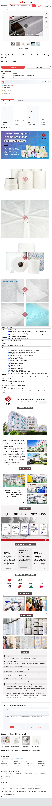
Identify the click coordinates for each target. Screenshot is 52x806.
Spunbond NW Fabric (18, 761)
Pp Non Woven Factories (37, 785)
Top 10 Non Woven (32, 791)
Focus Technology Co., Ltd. (17, 801)
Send (12, 727)
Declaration (39, 801)
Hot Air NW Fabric (4, 761)
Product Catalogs (19, 758)
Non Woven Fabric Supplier (7, 788)
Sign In (3, 94)
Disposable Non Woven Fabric (8, 791)
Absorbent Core (29, 765)
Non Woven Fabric (11, 9)
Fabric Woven (16, 785)
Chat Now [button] (39, 67)
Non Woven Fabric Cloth (21, 791)
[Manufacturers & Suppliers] (26, 2)
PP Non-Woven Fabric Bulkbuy (8, 794)
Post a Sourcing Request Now (37, 727)
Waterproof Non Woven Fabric (34, 788)
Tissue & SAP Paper (17, 765)
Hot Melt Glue (4, 763)
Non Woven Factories (6, 785)
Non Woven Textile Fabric (20, 788)
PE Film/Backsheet (17, 763)
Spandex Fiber (41, 761)
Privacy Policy (44, 801)
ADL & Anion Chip (4, 765)
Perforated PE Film (42, 765)
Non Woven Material (25, 785)
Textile (6, 9)
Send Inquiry (13, 67)
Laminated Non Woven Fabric (37, 779)
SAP (27, 761)
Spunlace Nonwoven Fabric (7, 779)
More (2, 796)
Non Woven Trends (42, 791)
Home (2, 9)
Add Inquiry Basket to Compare (26, 48)
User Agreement (33, 801)
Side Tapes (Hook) (41, 763)
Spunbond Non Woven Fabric (21, 9)
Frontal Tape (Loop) (30, 763)
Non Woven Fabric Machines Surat (22, 779)
